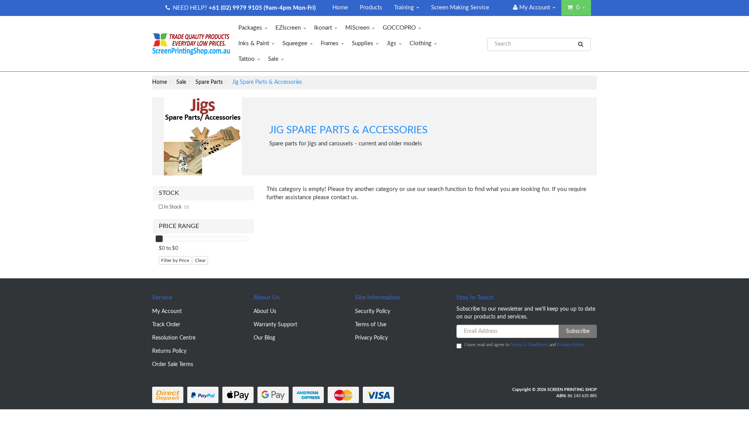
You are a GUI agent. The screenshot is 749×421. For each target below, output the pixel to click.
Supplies (363, 43)
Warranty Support (275, 324)
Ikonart (324, 28)
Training (404, 8)
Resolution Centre (173, 338)
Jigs (392, 43)
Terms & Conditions (529, 345)
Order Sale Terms (172, 364)
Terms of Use (370, 324)
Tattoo (247, 59)
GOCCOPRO (400, 28)
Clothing (421, 43)
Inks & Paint (254, 43)
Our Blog (264, 338)
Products (371, 8)
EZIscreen (288, 28)
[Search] (581, 44)
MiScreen (358, 28)
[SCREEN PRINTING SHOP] (191, 43)
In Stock (176, 207)
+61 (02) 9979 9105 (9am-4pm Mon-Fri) (262, 8)
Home (340, 8)
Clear (200, 260)
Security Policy (372, 311)
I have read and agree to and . (524, 345)
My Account (167, 311)
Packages (251, 28)
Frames (330, 43)
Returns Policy (169, 351)
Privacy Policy (371, 338)
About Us (265, 311)
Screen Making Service (460, 8)
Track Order (166, 324)
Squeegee (295, 43)
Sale (274, 59)
